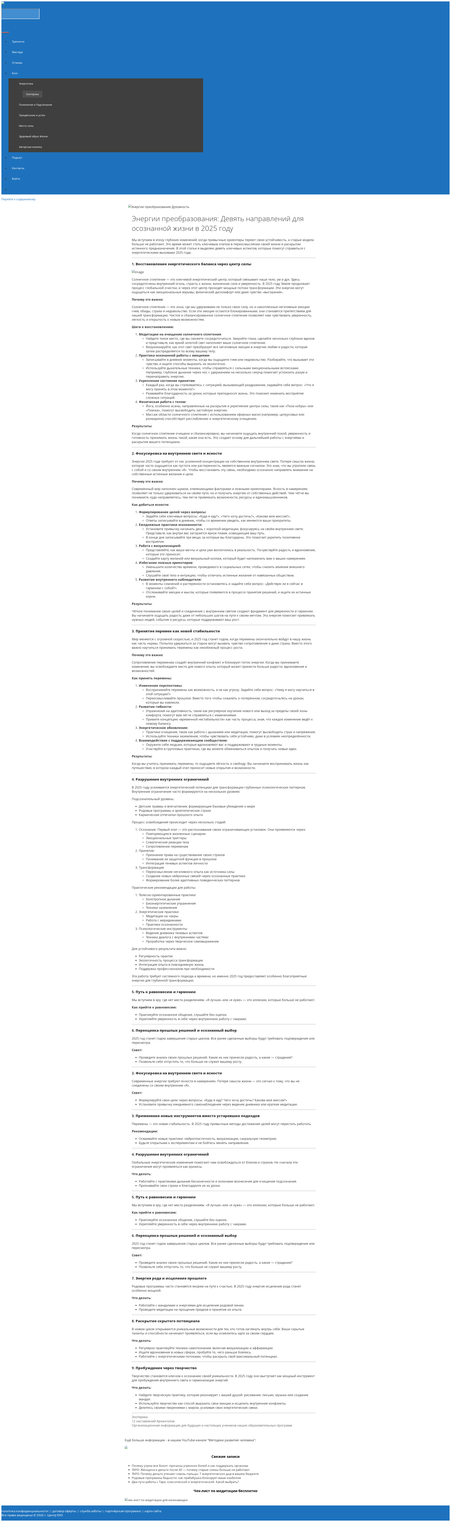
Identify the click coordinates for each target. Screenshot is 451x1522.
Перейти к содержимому (18, 199)
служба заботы (90, 1511)
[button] (19, 73)
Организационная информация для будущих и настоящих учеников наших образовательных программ (212, 1425)
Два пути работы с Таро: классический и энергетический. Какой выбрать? (185, 1482)
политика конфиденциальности (24, 1511)
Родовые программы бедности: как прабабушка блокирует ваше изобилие (186, 1478)
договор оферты (64, 1511)
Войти (16, 178)
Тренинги (18, 41)
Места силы (26, 125)
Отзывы (17, 62)
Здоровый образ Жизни (33, 136)
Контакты (18, 168)
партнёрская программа (123, 1511)
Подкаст (17, 157)
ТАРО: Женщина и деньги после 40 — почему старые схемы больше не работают (191, 1470)
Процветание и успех (32, 115)
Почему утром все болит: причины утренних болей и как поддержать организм (190, 1466)
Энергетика (26, 83)
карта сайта (153, 1511)
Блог (15, 73)
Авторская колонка (30, 147)
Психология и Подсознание (35, 104)
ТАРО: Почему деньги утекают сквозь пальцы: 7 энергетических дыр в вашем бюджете (195, 1474)
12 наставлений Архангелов (153, 1421)
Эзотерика (32, 94)
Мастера (17, 52)
